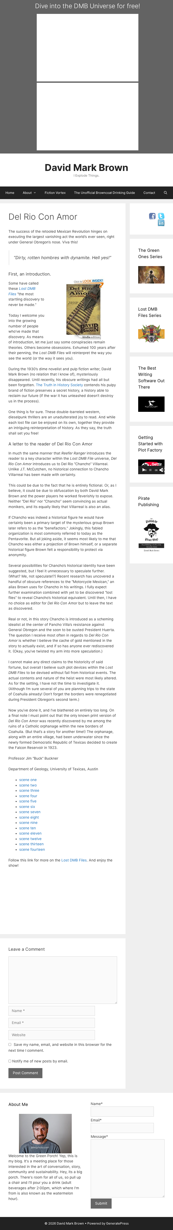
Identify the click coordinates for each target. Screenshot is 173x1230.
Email (96, 1120)
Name (97, 1104)
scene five (27, 801)
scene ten (27, 828)
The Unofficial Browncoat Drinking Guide (104, 193)
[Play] (144, 470)
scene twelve (30, 839)
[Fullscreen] (163, 470)
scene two (28, 785)
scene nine (28, 822)
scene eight (29, 817)
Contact (149, 193)
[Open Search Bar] (165, 192)
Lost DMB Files (74, 860)
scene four (28, 796)
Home (9, 193)
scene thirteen (31, 844)
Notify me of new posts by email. (40, 1061)
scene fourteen (32, 849)
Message (99, 1136)
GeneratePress (117, 1223)
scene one (28, 780)
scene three (29, 790)
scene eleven (30, 833)
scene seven (30, 812)
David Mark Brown (86, 167)
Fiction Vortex (55, 193)
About (27, 193)
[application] (151, 466)
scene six (27, 807)
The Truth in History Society (59, 385)
